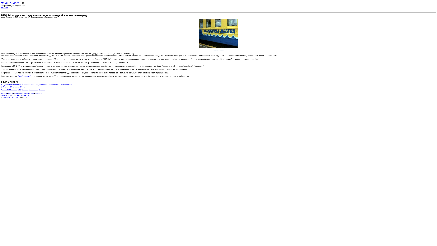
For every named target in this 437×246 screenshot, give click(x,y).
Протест (42, 90)
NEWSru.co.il (6, 95)
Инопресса (24, 95)
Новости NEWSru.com (11, 97)
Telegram (38, 93)
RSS (32, 93)
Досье (10, 93)
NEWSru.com (10, 3)
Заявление (33, 90)
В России (4, 8)
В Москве (15, 95)
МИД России (23, 90)
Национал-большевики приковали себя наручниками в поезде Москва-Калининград (36, 85)
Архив (16, 93)
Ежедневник (24, 93)
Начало (4, 93)
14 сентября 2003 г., (17, 87)
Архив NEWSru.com (218, 50)
